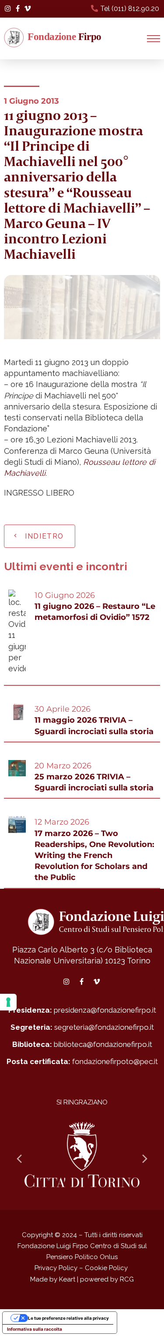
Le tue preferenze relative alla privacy (68, 1318)
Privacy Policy (56, 1268)
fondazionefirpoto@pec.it (115, 1061)
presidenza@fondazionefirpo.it (105, 1010)
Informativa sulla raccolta (34, 1329)
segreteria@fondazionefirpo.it (104, 1027)
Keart (67, 1279)
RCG (127, 1279)
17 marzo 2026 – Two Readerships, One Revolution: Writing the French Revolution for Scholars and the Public (94, 856)
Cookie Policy (106, 1268)
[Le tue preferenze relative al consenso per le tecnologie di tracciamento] (8, 1002)
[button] (153, 38)
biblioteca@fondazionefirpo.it (103, 1044)
